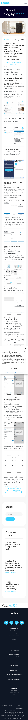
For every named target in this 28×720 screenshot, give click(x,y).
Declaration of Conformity (14, 674)
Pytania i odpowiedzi (14, 692)
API (14, 694)
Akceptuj (14, 368)
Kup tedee (14, 641)
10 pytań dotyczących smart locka (14, 658)
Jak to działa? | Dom (14, 630)
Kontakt (14, 648)
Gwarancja (14, 683)
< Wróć (6, 40)
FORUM (14, 696)
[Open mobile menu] (25, 2)
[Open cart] (22, 3)
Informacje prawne (14, 679)
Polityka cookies (9, 372)
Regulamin (4, 705)
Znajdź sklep (14, 670)
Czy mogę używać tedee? (14, 656)
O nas (14, 643)
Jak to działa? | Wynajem (14, 633)
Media (14, 645)
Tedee (14, 639)
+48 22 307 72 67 (14, 606)
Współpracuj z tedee (14, 650)
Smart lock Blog (14, 654)
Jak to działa (14, 628)
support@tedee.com (14, 604)
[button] (25, 348)
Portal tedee (14, 665)
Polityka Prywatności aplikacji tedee (19, 707)
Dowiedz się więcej (10, 551)
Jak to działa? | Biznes (14, 635)
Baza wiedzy (14, 690)
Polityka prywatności (18, 372)
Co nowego (14, 661)
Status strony (14, 699)
